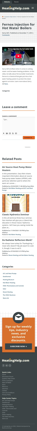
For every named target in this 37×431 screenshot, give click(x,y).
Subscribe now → (18, 346)
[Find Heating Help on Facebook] (3, 365)
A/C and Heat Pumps (9, 273)
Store (3, 384)
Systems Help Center (10, 17)
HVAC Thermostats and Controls (13, 286)
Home (4, 374)
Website (7, 2)
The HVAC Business (9, 295)
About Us (5, 386)
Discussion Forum (7, 376)
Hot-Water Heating (15, 188)
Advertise (5, 388)
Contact (4, 390)
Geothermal (7, 276)
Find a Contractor (7, 380)
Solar (4, 289)
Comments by (28, 147)
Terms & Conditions (8, 392)
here (6, 84)
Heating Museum (8, 279)
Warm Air (6, 298)
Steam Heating (13, 255)
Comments (6, 35)
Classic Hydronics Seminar (15, 214)
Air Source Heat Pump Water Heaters (17, 169)
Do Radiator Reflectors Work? (17, 240)
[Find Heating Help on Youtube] (6, 365)
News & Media (6, 382)
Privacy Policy (6, 394)
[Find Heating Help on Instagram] (10, 365)
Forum (16, 2)
